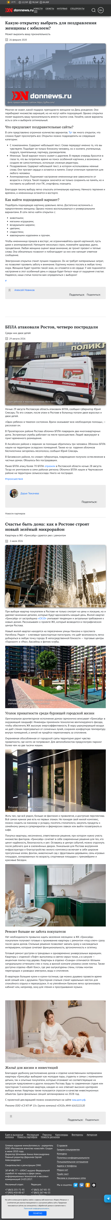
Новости (38, 8)
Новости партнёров (27, 1137)
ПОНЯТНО (37, 1213)
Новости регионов (50, 1137)
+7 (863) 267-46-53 (40, 1192)
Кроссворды (61, 1134)
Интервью (62, 8)
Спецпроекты (77, 8)
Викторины (77, 1134)
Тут (70, 132)
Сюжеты (50, 8)
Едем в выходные (14, 1134)
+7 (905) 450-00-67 (15, 1192)
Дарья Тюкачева (30, 493)
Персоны (47, 1134)
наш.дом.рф (78, 1099)
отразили (50, 466)
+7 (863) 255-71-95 (15, 1189)
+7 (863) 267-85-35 (40, 1189)
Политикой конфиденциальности (36, 1208)
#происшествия (14, 478)
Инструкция (33, 1134)
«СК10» (42, 618)
